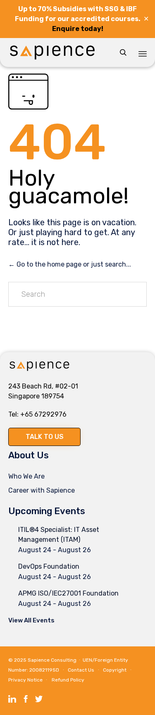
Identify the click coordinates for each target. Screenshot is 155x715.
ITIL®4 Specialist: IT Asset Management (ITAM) (58, 534)
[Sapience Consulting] (52, 52)
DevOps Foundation (48, 566)
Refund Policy (68, 680)
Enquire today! (77, 29)
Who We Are (26, 476)
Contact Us (81, 670)
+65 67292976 (43, 414)
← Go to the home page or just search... (69, 264)
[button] (44, 437)
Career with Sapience (41, 490)
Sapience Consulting (52, 660)
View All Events (31, 620)
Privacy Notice (25, 680)
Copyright (114, 670)
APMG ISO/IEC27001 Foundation (68, 593)
